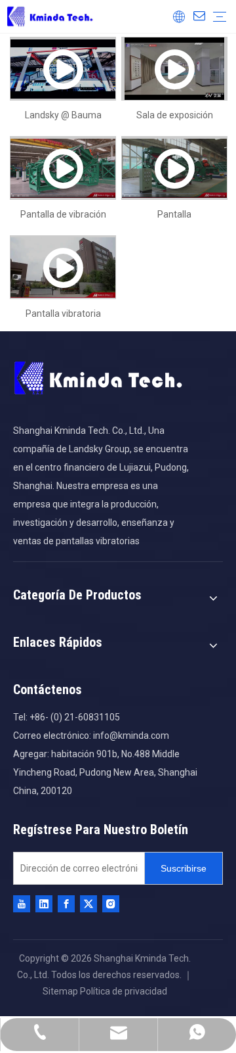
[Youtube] (21, 903)
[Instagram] (110, 903)
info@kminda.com (131, 735)
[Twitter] (88, 903)
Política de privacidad (123, 991)
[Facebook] (66, 903)
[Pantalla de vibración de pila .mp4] (62, 168)
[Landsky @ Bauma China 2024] (62, 68)
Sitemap (61, 991)
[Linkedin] (43, 903)
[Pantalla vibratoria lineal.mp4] (62, 267)
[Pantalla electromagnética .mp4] (174, 168)
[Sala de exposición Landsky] (174, 68)
